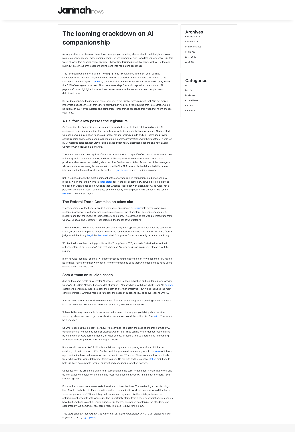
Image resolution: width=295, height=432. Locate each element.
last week (103, 235)
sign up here (89, 417)
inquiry (138, 208)
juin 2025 (189, 62)
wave (158, 351)
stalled (152, 359)
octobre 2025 (191, 41)
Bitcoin (188, 90)
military (169, 284)
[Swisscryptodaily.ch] (81, 10)
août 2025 (190, 52)
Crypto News (191, 100)
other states (105, 181)
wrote (65, 193)
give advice (122, 170)
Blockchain (190, 95)
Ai (186, 85)
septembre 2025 (193, 46)
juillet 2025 (190, 57)
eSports (189, 105)
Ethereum (190, 110)
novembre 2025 (193, 36)
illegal (90, 235)
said (156, 316)
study (97, 81)
